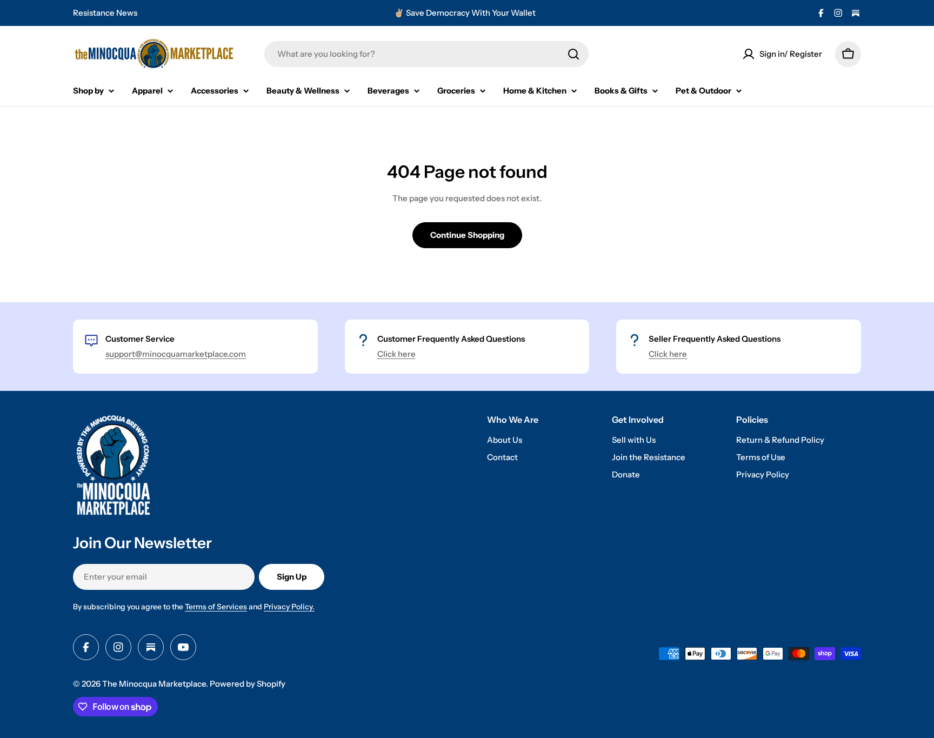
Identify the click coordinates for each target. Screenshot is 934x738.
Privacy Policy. (289, 606)
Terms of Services (216, 606)
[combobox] (426, 54)
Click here (396, 354)
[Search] (573, 54)
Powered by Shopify (247, 684)
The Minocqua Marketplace (154, 684)
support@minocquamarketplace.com (175, 354)
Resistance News (105, 13)
